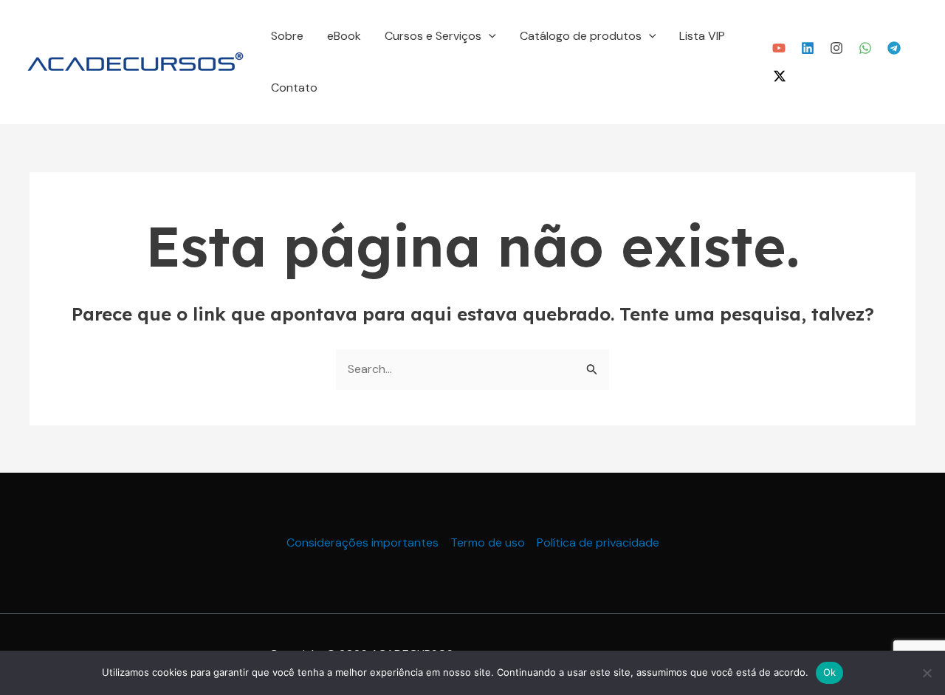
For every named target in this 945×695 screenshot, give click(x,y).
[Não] (926, 672)
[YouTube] (779, 48)
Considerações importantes (362, 542)
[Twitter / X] (780, 76)
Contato (294, 87)
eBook (344, 36)
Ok (829, 672)
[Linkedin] (808, 48)
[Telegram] (894, 48)
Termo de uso (487, 542)
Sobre (287, 36)
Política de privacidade (598, 542)
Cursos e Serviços (433, 36)
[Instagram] (836, 48)
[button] (488, 36)
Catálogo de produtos (581, 36)
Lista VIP (702, 36)
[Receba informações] (865, 48)
